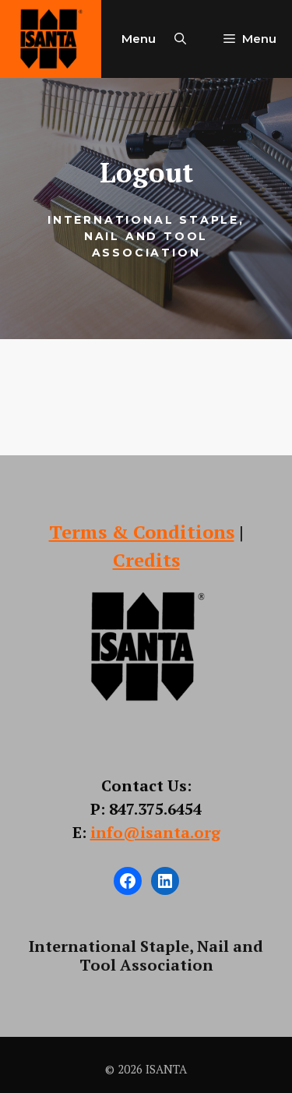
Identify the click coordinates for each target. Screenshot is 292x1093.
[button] (180, 39)
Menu (138, 38)
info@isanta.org (155, 832)
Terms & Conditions (141, 531)
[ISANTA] (51, 39)
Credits (146, 559)
